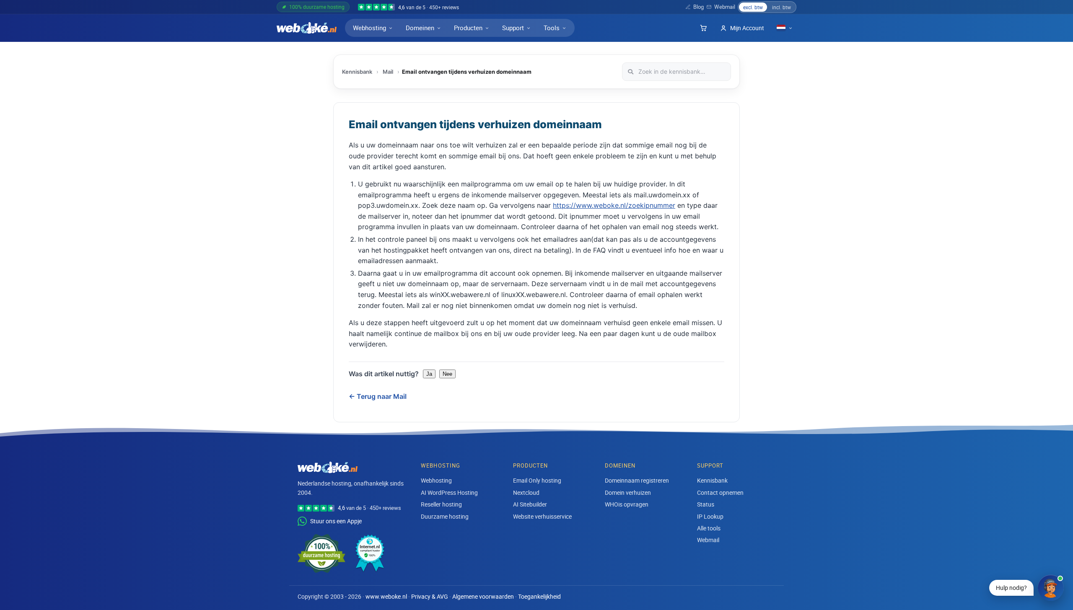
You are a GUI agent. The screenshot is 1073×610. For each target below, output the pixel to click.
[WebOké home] (307, 28)
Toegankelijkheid (539, 596)
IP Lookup (710, 516)
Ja (429, 374)
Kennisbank (357, 71)
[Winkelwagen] (703, 28)
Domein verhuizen (628, 492)
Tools (552, 27)
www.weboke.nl (386, 596)
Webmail (724, 6)
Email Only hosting (537, 480)
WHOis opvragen (626, 504)
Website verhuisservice (542, 516)
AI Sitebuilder (530, 504)
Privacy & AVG (429, 596)
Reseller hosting (441, 504)
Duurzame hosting (445, 516)
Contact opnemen (720, 492)
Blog (698, 6)
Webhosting (369, 27)
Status (705, 504)
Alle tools (709, 528)
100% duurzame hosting (317, 6)
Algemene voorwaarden (483, 596)
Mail (388, 71)
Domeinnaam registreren (637, 480)
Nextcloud (526, 492)
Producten (468, 27)
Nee (447, 374)
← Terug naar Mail (378, 396)
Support (513, 27)
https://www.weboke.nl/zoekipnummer (614, 205)
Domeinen (420, 27)
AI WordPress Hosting (449, 492)
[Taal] (784, 28)
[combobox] (676, 71)
